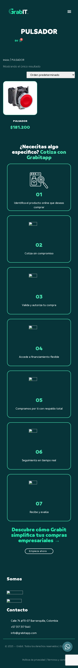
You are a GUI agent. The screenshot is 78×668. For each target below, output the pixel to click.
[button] (69, 11)
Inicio (6, 60)
